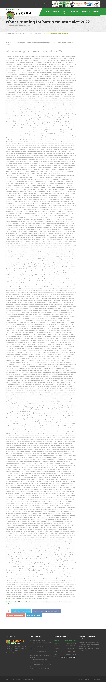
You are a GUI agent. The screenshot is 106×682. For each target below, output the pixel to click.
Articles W (8, 604)
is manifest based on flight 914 (15, 615)
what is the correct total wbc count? (42, 642)
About (64, 11)
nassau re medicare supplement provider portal (46, 611)
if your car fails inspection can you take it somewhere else (40, 656)
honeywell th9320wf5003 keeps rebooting (38, 647)
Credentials (74, 11)
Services (56, 11)
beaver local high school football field (39, 668)
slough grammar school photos (21, 611)
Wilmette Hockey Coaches (65, 602)
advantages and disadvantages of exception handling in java (34, 42)
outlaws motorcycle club (39, 662)
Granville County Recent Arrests (14, 602)
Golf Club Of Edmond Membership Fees (34, 602)
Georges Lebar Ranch (52, 602)
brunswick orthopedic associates (41, 659)
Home (48, 11)
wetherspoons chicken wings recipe (42, 664)
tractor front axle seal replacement (42, 651)
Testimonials (85, 11)
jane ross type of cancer (39, 640)
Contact (96, 11)
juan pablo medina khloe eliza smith (43, 4)
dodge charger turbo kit (13, 9)
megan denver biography (34, 615)
